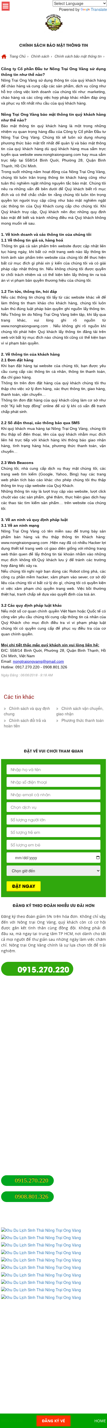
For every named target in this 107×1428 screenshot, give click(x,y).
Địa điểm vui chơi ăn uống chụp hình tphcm (41, 1093)
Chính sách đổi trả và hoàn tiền (30, 1150)
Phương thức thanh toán (23, 1161)
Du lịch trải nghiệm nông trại (27, 1087)
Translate (99, 9)
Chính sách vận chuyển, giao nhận (32, 1145)
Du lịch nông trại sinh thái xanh (30, 1082)
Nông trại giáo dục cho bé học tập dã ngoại (40, 1076)
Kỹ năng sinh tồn (16, 1109)
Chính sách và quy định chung (29, 1139)
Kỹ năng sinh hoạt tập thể (25, 1103)
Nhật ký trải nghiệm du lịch (26, 1098)
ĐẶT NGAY (23, 886)
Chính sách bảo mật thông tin (28, 1156)
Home (100, 1420)
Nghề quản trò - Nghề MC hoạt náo (33, 1114)
